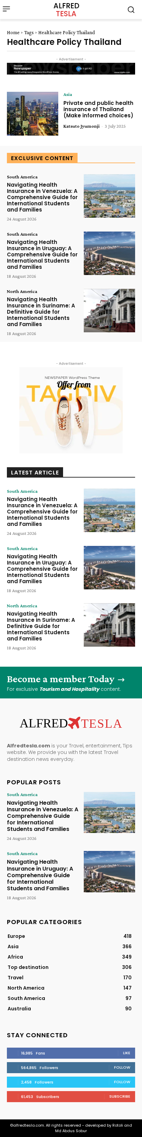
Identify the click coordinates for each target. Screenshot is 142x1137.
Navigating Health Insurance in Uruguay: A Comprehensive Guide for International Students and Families (42, 254)
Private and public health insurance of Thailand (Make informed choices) (98, 109)
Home (13, 32)
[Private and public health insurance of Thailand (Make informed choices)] (32, 113)
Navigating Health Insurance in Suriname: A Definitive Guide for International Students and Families (41, 312)
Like (126, 1053)
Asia (67, 94)
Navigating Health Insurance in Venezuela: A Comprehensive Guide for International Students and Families (42, 197)
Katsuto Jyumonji (81, 126)
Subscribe (119, 1096)
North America (22, 291)
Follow (122, 1067)
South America (22, 176)
